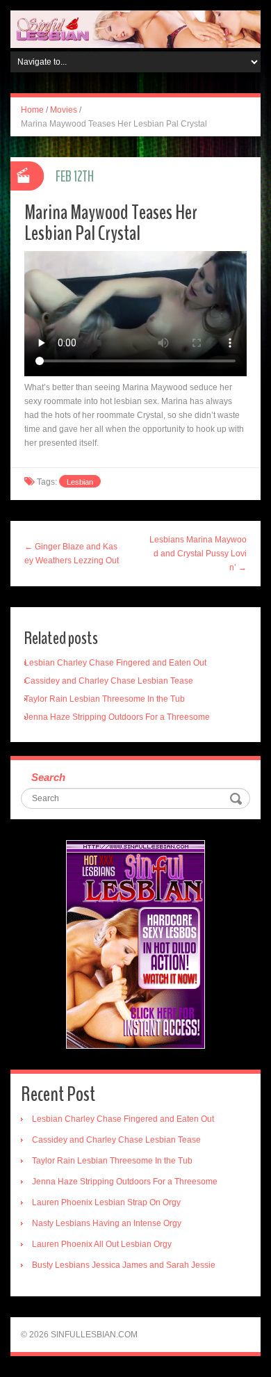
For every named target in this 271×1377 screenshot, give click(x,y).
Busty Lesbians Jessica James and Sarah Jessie (123, 1265)
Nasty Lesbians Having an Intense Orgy (106, 1223)
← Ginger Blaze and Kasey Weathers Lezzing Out (71, 553)
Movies (63, 110)
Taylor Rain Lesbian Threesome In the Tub (104, 699)
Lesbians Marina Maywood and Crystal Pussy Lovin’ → (198, 553)
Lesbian (80, 482)
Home (32, 110)
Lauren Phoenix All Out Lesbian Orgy (102, 1244)
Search (48, 777)
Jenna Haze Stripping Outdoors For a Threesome (117, 717)
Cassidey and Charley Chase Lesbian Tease (108, 681)
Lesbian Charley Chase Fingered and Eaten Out (115, 663)
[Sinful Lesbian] (135, 28)
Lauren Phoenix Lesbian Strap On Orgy (106, 1202)
